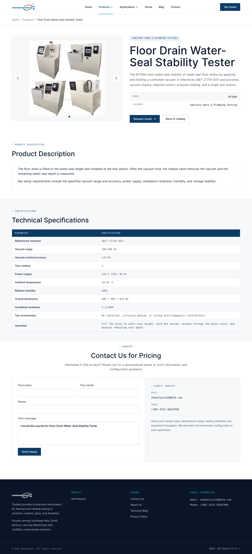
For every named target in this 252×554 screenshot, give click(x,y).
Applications (127, 6)
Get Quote (230, 6)
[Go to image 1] (65, 116)
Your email (87, 385)
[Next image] (116, 78)
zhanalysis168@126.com (166, 397)
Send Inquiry (29, 451)
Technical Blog (139, 510)
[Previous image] (18, 78)
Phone (22, 401)
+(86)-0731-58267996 (165, 409)
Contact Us (137, 498)
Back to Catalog (175, 118)
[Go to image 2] (69, 116)
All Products (78, 498)
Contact (175, 6)
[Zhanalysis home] (29, 7)
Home (88, 6)
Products (104, 6)
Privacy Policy (138, 516)
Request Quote (143, 118)
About (148, 6)
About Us (135, 504)
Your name (25, 385)
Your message (27, 418)
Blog (161, 6)
